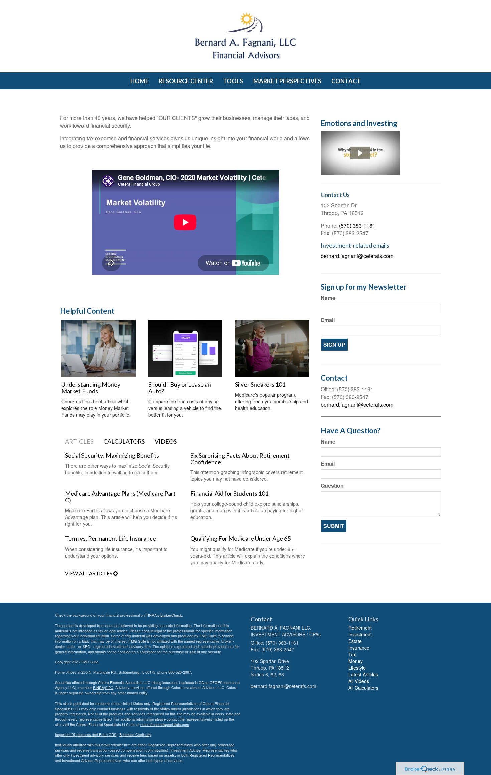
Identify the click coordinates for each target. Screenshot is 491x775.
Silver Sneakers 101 (260, 384)
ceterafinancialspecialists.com (164, 724)
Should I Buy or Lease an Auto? (179, 388)
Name (328, 298)
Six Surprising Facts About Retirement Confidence (240, 459)
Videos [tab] (166, 441)
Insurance (358, 647)
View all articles (89, 573)
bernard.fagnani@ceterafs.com (357, 256)
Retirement (360, 627)
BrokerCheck (171, 615)
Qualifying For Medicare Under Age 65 (240, 538)
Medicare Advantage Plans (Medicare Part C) (120, 497)
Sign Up (334, 344)
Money (355, 661)
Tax (352, 654)
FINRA (98, 687)
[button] (186, 80)
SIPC (109, 687)
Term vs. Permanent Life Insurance (110, 538)
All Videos (358, 681)
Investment (360, 634)
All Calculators (363, 687)
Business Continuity (135, 734)
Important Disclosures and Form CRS (85, 734)
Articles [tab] (79, 441)
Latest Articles (363, 674)
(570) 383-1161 (357, 225)
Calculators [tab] (124, 441)
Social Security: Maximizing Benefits (112, 455)
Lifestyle (357, 667)
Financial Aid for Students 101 (229, 493)
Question (332, 485)
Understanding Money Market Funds (90, 388)
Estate (355, 641)
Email (328, 320)
